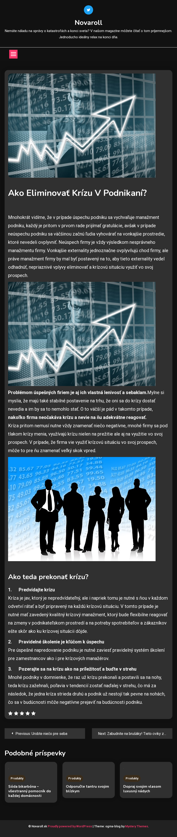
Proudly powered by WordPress (70, 826)
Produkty (17, 778)
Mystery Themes (136, 826)
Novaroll (88, 22)
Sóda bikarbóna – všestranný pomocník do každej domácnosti (29, 791)
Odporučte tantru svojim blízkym (87, 788)
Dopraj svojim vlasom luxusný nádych (142, 788)
